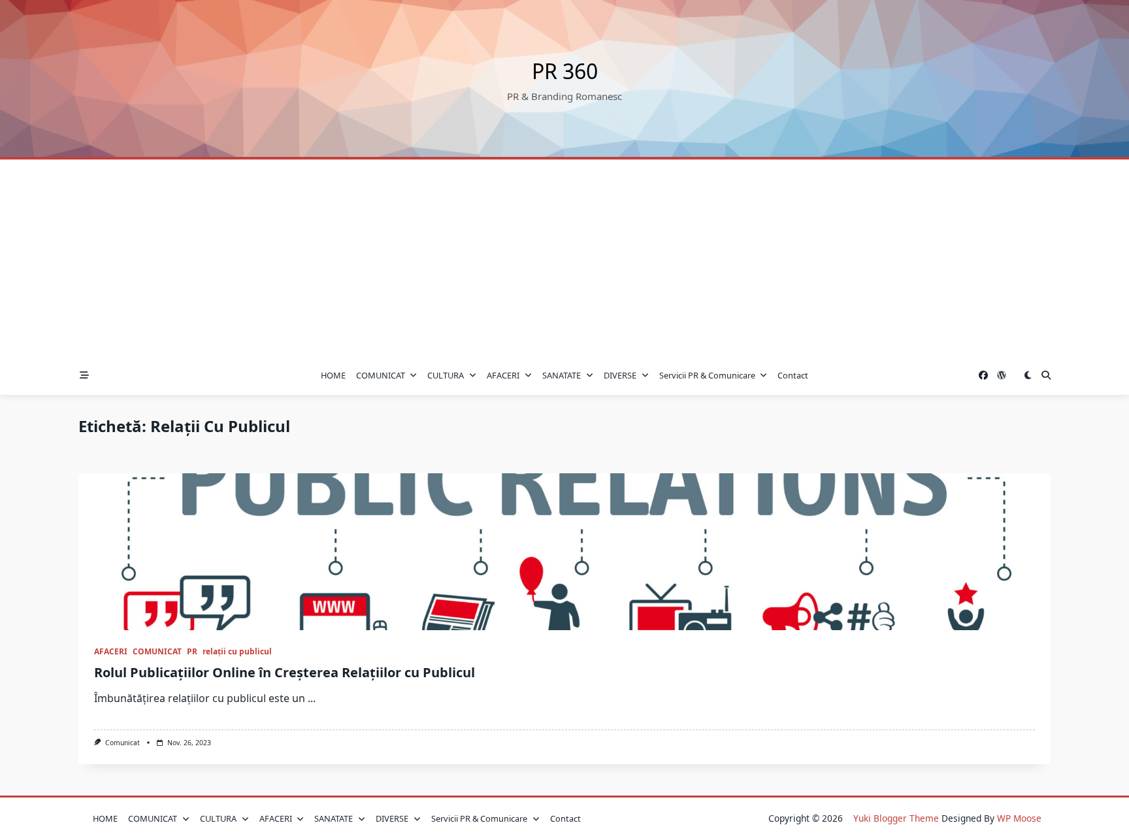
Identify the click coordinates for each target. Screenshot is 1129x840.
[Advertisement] (564, 257)
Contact (792, 375)
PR (192, 651)
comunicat (122, 742)
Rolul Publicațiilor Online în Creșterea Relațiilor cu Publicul (284, 672)
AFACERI (503, 375)
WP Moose (1019, 818)
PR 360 (565, 71)
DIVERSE (620, 375)
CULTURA (445, 375)
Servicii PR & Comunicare (707, 375)
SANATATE (561, 375)
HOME (333, 375)
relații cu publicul (237, 651)
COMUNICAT (380, 375)
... (312, 698)
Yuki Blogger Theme (896, 818)
